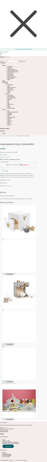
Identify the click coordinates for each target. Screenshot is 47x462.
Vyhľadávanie (22, 61)
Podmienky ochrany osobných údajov (10, 443)
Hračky (5, 135)
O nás (3, 439)
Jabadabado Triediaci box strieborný (9, 273)
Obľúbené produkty (4, 128)
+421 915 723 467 (4, 430)
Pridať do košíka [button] (10, 274)
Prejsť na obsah (3, 52)
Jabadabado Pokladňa (6, 380)
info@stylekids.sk (4, 431)
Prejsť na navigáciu (4, 51)
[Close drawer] (0, 55)
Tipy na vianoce (11, 135)
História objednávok (6, 455)
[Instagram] (0, 434)
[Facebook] (2, 434)
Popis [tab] (3, 169)
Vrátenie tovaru (9, 446)
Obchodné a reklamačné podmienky (10, 442)
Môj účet (2, 131)
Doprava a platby (6, 440)
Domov (1, 135)
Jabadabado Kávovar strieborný (8, 343)
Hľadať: (2, 61)
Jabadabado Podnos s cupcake (8, 418)
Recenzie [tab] (4, 171)
